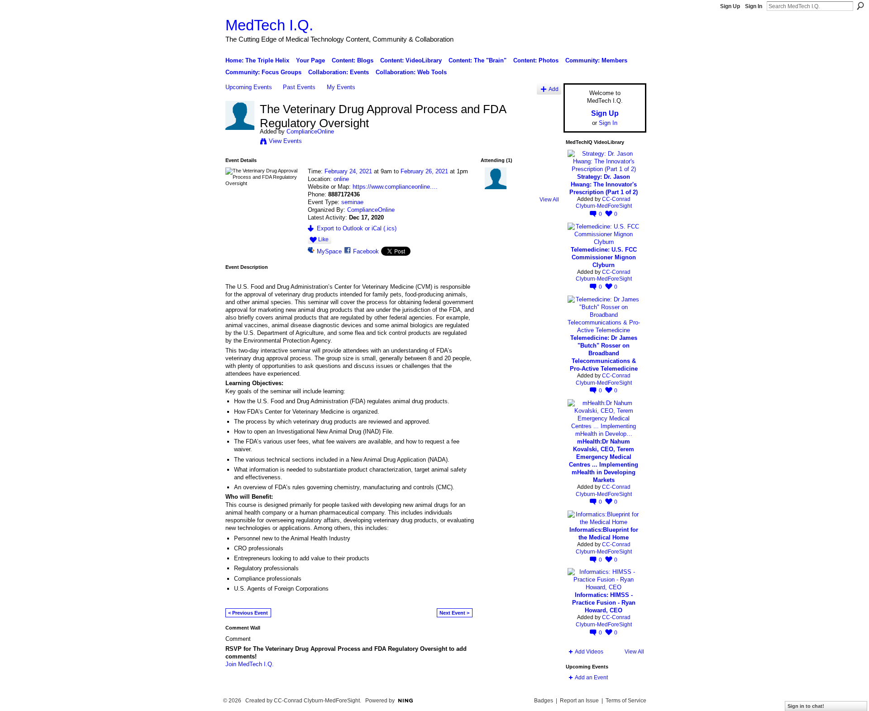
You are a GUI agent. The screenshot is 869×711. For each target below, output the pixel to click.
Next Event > (454, 613)
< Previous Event (248, 613)
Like (323, 239)
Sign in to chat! (806, 706)
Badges (543, 700)
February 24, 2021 (348, 171)
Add (554, 89)
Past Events (299, 87)
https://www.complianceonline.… (395, 186)
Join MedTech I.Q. (249, 664)
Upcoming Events (248, 87)
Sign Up (730, 6)
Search (860, 6)
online (341, 179)
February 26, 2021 (424, 171)
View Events (285, 141)
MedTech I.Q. (269, 25)
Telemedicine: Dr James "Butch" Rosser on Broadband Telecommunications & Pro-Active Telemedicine (604, 353)
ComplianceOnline (310, 131)
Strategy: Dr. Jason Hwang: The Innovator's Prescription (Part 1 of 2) (603, 184)
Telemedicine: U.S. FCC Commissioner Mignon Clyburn (604, 257)
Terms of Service (626, 700)
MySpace (329, 251)
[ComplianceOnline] (239, 128)
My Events (341, 87)
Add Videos (589, 652)
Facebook (366, 251)
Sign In (753, 6)
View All (549, 199)
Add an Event (591, 677)
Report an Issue (579, 700)
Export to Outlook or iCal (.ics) (356, 228)
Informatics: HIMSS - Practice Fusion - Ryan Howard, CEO (603, 603)
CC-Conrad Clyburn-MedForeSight (604, 203)
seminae (352, 202)
